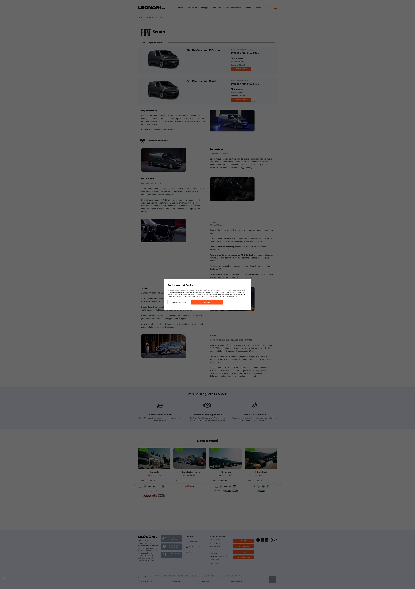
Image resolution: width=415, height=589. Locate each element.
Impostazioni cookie (178, 302)
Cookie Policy (172, 296)
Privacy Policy (188, 296)
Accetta (207, 302)
